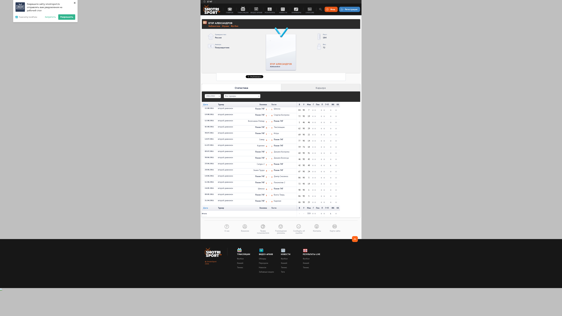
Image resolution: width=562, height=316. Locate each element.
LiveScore (310, 12)
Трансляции (243, 12)
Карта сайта (335, 231)
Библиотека (214, 26)
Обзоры (262, 258)
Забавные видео (266, 272)
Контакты (317, 231)
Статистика (241, 88)
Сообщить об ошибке (299, 232)
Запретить (50, 16)
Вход (332, 9)
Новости (283, 12)
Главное (229, 12)
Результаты (270, 12)
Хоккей (240, 263)
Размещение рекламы (281, 232)
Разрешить (66, 16)
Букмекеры (296, 12)
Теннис (240, 267)
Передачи (263, 263)
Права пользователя (263, 232)
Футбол (234, 26)
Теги (283, 272)
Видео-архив (256, 12)
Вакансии (245, 231)
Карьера (321, 88)
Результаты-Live (311, 254)
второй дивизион (225, 108)
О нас (227, 231)
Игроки (225, 26)
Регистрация (351, 9)
